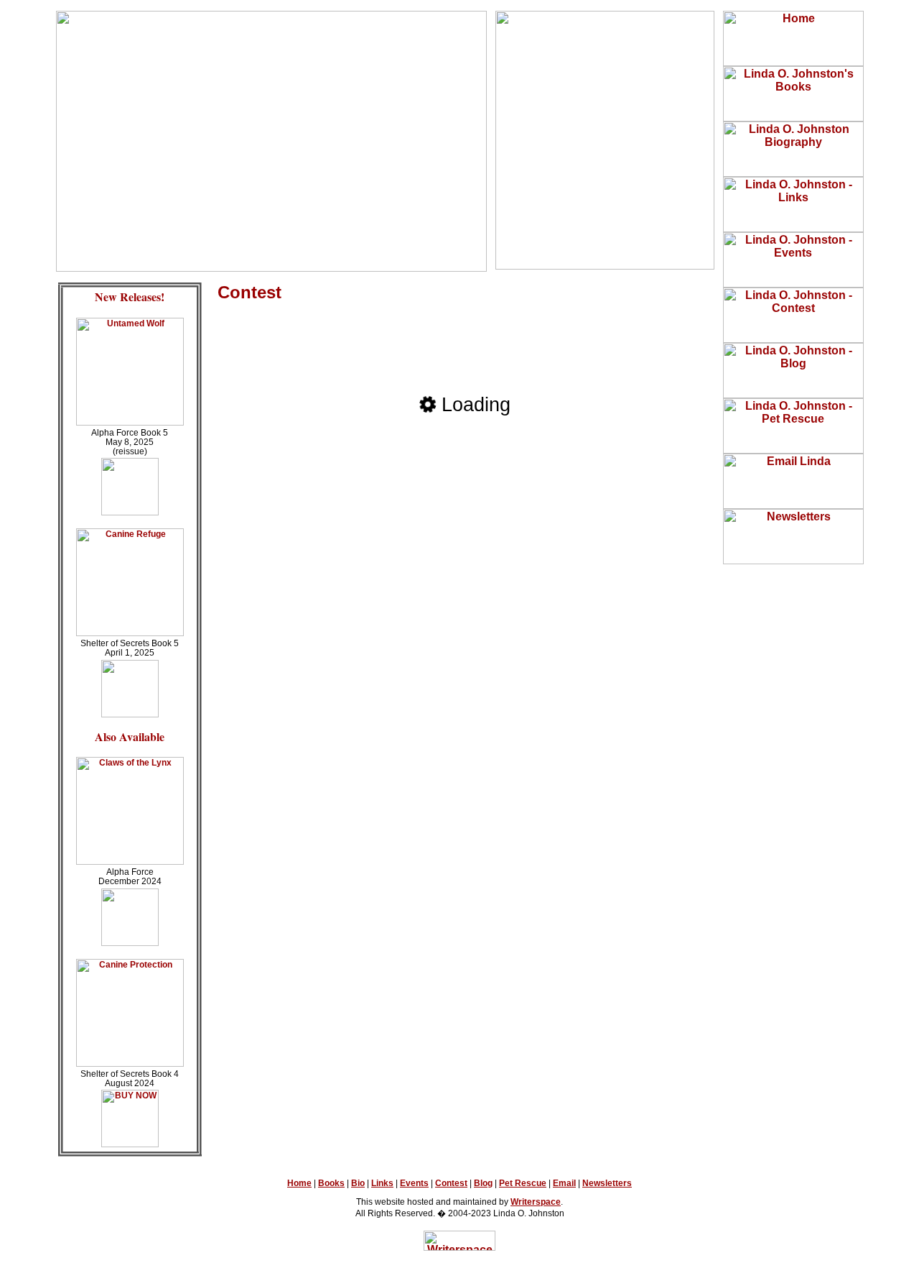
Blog (483, 1183)
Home (299, 1183)
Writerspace (535, 1202)
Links (382, 1183)
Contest (451, 1183)
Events (414, 1183)
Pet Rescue (522, 1183)
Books (331, 1183)
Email (564, 1183)
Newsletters (607, 1183)
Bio (358, 1183)
